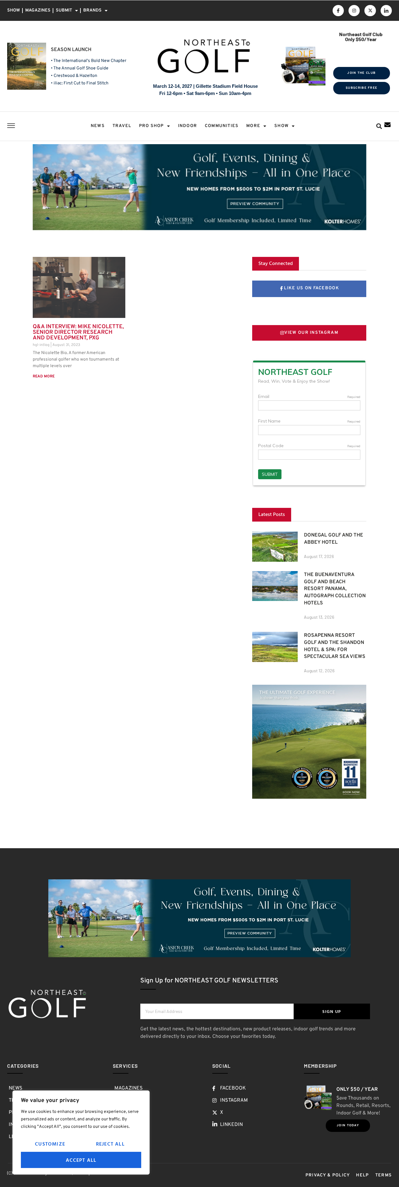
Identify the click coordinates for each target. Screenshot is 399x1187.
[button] (379, 126)
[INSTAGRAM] (354, 10)
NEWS (98, 126)
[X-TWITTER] (370, 10)
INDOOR (187, 126)
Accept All (81, 1160)
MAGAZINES (37, 10)
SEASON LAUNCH (71, 50)
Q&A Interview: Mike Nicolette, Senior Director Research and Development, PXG (78, 332)
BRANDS (92, 10)
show (281, 126)
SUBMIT (64, 10)
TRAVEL (122, 126)
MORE (253, 126)
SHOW (13, 10)
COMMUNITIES (221, 126)
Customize (50, 1143)
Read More (44, 376)
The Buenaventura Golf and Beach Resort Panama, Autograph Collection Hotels (335, 589)
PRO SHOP (151, 126)
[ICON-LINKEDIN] (386, 10)
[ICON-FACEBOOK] (338, 10)
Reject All (110, 1143)
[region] (81, 1132)
